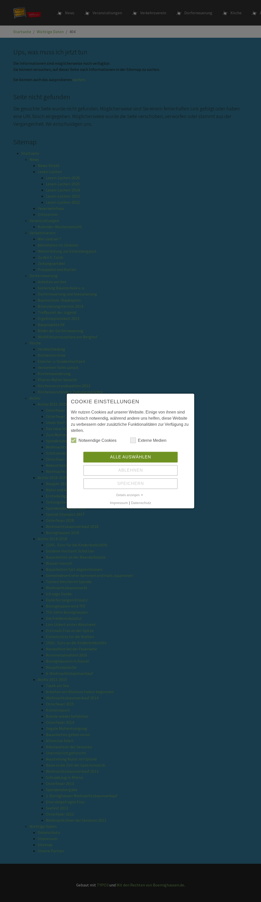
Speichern (130, 483)
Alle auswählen (130, 457)
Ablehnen (130, 470)
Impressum (119, 503)
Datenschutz (141, 503)
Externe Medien (152, 440)
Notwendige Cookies (97, 440)
